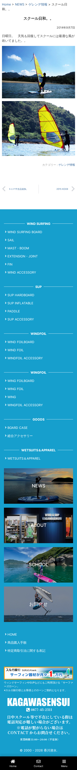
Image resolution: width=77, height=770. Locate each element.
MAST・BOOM (18, 248)
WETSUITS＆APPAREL (24, 458)
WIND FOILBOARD (21, 342)
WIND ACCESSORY (22, 272)
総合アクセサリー (20, 436)
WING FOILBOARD (21, 381)
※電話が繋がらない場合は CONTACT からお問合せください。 (40, 730)
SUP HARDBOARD (21, 295)
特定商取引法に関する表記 (26, 650)
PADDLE (14, 311)
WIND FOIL (16, 350)
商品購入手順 (17, 642)
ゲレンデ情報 (37, 4)
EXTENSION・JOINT (23, 256)
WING (12, 397)
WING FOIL (16, 389)
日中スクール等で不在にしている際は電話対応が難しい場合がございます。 (40, 719)
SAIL (11, 240)
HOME (12, 634)
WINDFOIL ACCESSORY (25, 358)
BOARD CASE (18, 427)
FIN (10, 264)
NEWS (19, 4)
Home (6, 4)
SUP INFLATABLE (20, 303)
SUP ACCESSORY (21, 319)
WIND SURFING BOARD (25, 232)
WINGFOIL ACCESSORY (25, 405)
